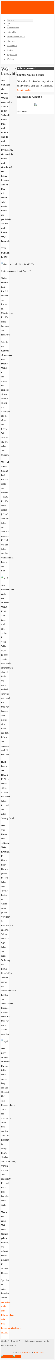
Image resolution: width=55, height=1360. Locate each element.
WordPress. (38, 1352)
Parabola (26, 1352)
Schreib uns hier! (24, 89)
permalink (5, 1301)
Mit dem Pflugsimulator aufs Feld (7, 1315)
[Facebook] (7, 1356)
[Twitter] (17, 1356)
